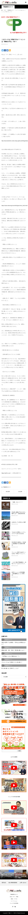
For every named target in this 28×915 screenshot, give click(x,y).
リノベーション (14, 901)
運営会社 (5, 882)
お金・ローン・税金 (14, 896)
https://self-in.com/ (6, 473)
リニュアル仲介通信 (14, 903)
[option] (7, 874)
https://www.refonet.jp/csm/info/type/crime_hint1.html (14, 205)
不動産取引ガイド (8, 6)
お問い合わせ (23, 882)
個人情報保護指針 (14, 882)
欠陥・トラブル (14, 898)
